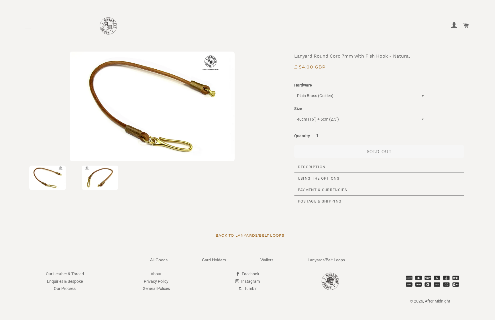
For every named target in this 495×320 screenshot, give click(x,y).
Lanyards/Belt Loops (326, 260)
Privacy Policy (156, 281)
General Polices (156, 288)
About (156, 274)
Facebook (250, 274)
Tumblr (250, 288)
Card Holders (214, 260)
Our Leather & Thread (65, 274)
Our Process (65, 288)
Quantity (302, 136)
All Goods (159, 260)
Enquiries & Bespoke (65, 281)
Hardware (303, 85)
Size (298, 108)
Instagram (250, 281)
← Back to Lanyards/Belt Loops (247, 235)
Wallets (266, 260)
